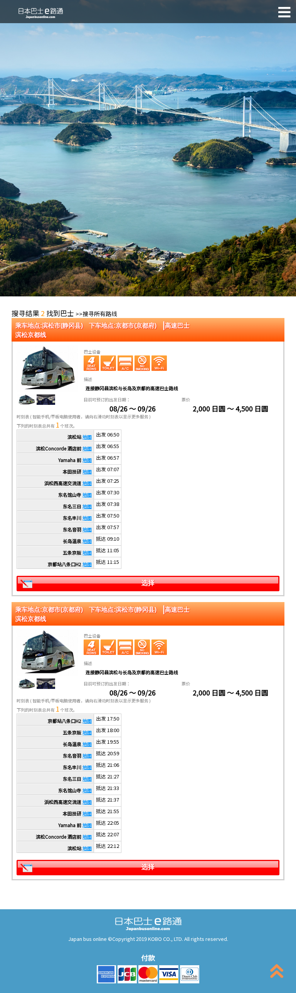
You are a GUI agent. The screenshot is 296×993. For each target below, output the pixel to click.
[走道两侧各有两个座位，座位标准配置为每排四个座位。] (91, 363)
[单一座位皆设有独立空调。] (125, 363)
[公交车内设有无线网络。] (159, 363)
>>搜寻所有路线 (96, 314)
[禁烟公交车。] (142, 363)
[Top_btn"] (276, 972)
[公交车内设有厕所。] (108, 363)
